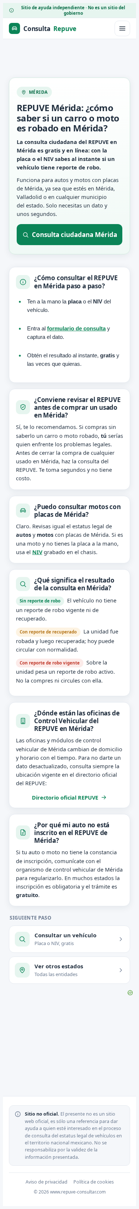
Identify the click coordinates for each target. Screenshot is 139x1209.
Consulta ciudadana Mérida (74, 234)
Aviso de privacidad (46, 1182)
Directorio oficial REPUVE (65, 797)
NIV (37, 552)
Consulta (49, 28)
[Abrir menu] (122, 28)
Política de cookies (93, 1182)
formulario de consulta (76, 329)
